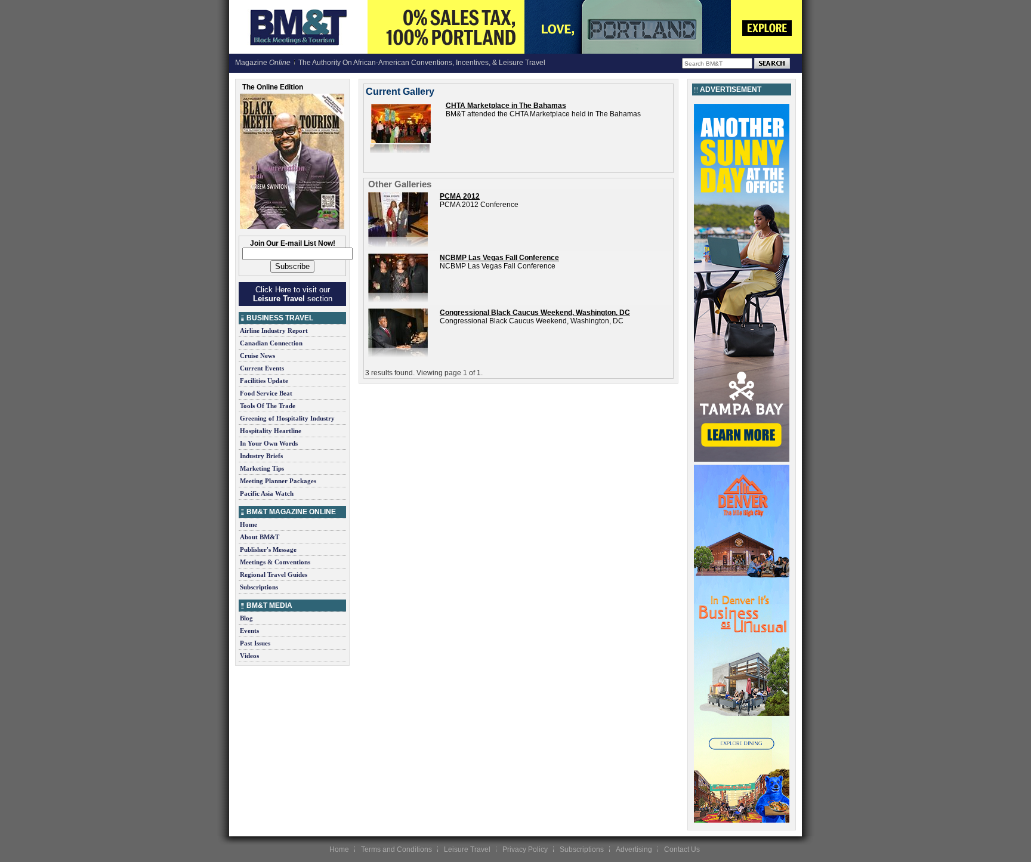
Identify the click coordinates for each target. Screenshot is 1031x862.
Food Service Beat (266, 393)
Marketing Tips (262, 468)
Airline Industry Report (274, 330)
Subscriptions (259, 587)
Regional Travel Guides (273, 574)
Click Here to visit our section (292, 294)
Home (248, 524)
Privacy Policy (525, 849)
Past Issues (255, 643)
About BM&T (259, 536)
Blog (246, 618)
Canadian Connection (271, 343)
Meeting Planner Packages (278, 480)
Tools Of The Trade (267, 405)
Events (249, 630)
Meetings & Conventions (275, 562)
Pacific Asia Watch (267, 493)
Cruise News (257, 355)
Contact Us (682, 849)
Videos (249, 655)
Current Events (262, 368)
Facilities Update (264, 380)
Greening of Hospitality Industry (287, 418)
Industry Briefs (261, 455)
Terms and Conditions (396, 849)
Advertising (634, 849)
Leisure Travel (467, 849)
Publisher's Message (268, 549)
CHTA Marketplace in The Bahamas (506, 105)
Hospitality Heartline (270, 430)
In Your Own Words (269, 443)
